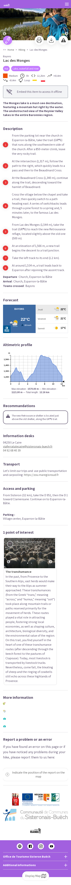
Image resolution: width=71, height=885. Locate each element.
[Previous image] (4, 20)
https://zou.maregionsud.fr (41, 475)
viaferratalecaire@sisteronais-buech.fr (27, 446)
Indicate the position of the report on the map (38, 679)
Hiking (22, 49)
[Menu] (67, 4)
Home (11, 49)
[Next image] (66, 20)
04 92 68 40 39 (12, 450)
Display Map (33, 876)
